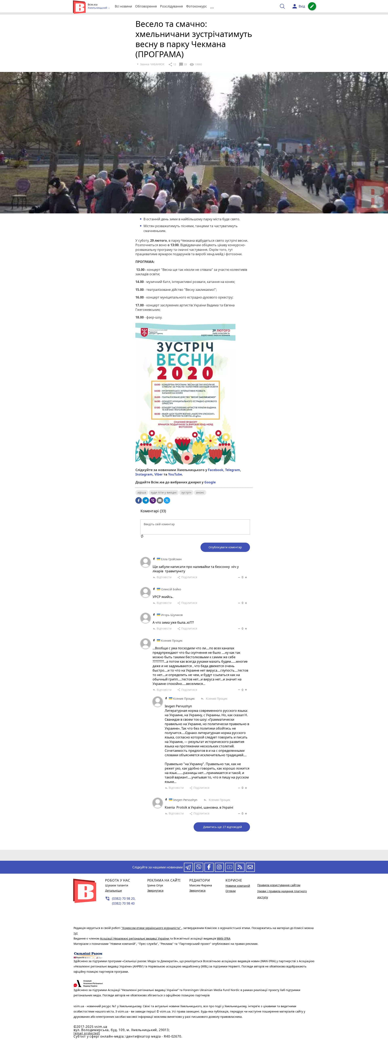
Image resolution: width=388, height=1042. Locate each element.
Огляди (231, 891)
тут (76, 933)
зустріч (186, 492)
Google (210, 482)
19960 (196, 64)
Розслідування (171, 6)
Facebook (215, 470)
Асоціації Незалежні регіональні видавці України (135, 938)
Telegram (232, 470)
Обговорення (146, 6)
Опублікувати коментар (225, 547)
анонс (200, 492)
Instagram (144, 474)
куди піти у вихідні (164, 492)
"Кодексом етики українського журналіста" (151, 928)
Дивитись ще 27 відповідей (222, 827)
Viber (158, 474)
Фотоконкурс (196, 6)
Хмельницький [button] (98, 7)
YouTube (175, 474)
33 (183, 64)
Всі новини (123, 6)
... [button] (212, 6)
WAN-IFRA (223, 938)
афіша (141, 492)
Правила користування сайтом (278, 885)
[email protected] (87, 1033)
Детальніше (113, 890)
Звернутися (155, 890)
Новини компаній (238, 886)
